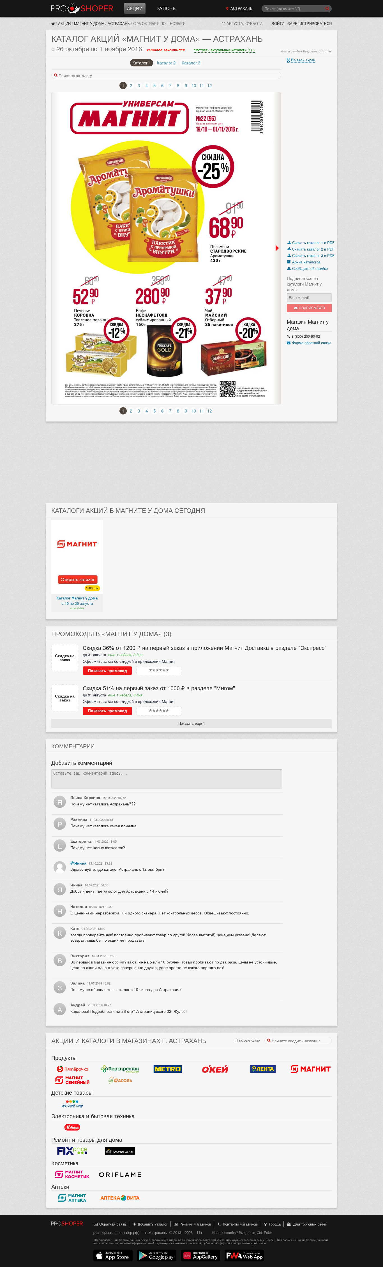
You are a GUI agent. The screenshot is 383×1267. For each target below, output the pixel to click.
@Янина (78, 863)
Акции (135, 8)
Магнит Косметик (72, 1174)
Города (274, 1224)
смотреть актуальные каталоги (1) (223, 49)
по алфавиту (249, 1040)
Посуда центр (120, 1150)
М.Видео (72, 1127)
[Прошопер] (53, 23)
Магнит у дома (89, 23)
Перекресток (120, 1068)
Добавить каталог (152, 1224)
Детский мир (72, 1103)
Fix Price (72, 1150)
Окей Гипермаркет (215, 1068)
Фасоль (120, 1080)
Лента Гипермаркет (263, 1068)
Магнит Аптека (72, 1197)
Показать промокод (107, 670)
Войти (278, 23)
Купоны (167, 8)
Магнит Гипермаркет (72, 1080)
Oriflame (120, 1174)
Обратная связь (112, 1224)
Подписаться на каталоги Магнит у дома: (304, 283)
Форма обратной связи (311, 342)
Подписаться (311, 308)
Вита (120, 1197)
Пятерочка (72, 1068)
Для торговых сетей (309, 1224)
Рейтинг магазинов (194, 1224)
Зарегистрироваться (310, 23)
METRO (168, 1068)
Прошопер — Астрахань (82, 8)
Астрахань (119, 23)
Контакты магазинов (239, 1224)
